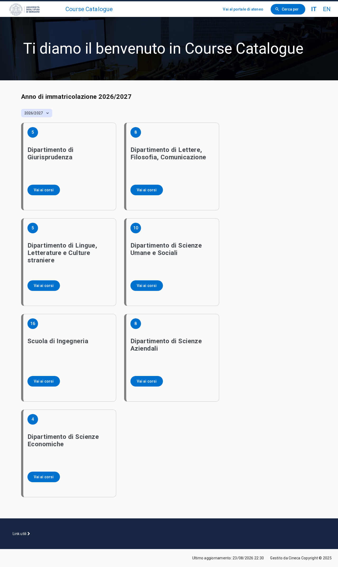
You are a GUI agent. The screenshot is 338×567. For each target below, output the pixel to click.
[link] (34, 9)
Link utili (20, 534)
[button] (36, 113)
